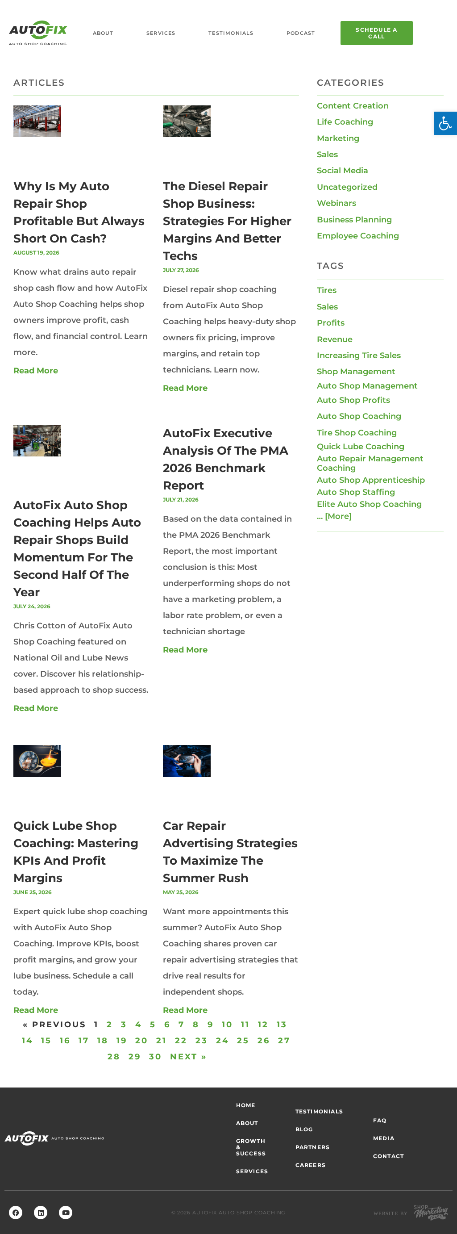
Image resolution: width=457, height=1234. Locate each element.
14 (27, 1041)
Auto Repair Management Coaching (370, 463)
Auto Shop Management (367, 386)
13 (282, 1024)
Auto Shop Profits (353, 400)
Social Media (342, 171)
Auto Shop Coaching (359, 416)
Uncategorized (347, 187)
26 (264, 1041)
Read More (35, 371)
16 (65, 1041)
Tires (327, 290)
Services (161, 33)
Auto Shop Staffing (356, 492)
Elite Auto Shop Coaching (369, 504)
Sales (327, 154)
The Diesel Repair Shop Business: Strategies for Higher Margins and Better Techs (227, 221)
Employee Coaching (358, 236)
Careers (310, 1165)
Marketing (338, 138)
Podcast (301, 33)
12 (263, 1024)
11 (245, 1024)
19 (121, 1041)
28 (114, 1057)
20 (141, 1041)
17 (84, 1041)
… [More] (334, 516)
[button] (445, 123)
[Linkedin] (40, 1212)
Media (384, 1138)
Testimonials (230, 33)
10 (227, 1024)
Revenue (335, 339)
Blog (304, 1129)
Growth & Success (251, 1147)
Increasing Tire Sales (359, 355)
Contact (388, 1156)
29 (135, 1057)
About (103, 33)
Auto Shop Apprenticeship (371, 480)
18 (102, 1041)
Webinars (336, 203)
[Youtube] (65, 1212)
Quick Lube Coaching (360, 447)
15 (46, 1041)
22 (181, 1041)
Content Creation (353, 106)
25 (243, 1041)
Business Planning (354, 220)
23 (201, 1041)
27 (284, 1041)
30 (155, 1057)
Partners (312, 1147)
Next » (188, 1057)
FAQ (380, 1120)
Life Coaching (345, 122)
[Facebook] (15, 1212)
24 (222, 1041)
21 (161, 1041)
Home (246, 1105)
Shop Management (356, 371)
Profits (331, 323)
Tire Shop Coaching (357, 433)
